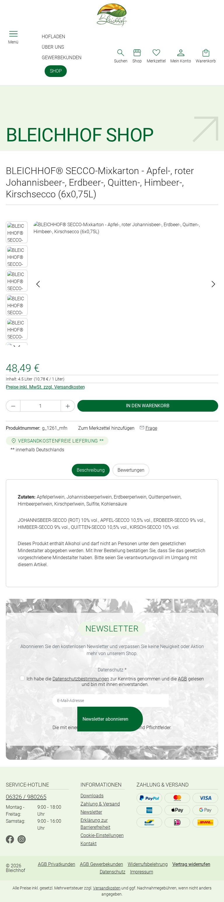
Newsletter (91, 812)
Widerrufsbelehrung (148, 864)
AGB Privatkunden (56, 864)
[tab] (91, 470)
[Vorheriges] (38, 284)
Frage (151, 428)
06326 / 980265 (26, 796)
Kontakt (88, 843)
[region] (112, 284)
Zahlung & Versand (100, 804)
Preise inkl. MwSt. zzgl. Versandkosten (45, 387)
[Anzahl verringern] (13, 406)
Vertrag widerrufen (191, 864)
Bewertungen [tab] (131, 470)
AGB (182, 679)
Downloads (92, 796)
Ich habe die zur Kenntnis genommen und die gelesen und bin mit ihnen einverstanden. (115, 681)
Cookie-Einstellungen (102, 835)
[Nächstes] (213, 284)
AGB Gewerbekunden (101, 864)
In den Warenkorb (147, 405)
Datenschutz (112, 872)
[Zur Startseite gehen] (112, 15)
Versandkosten (106, 888)
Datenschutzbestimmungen (80, 679)
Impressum (141, 872)
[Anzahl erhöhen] (68, 406)
